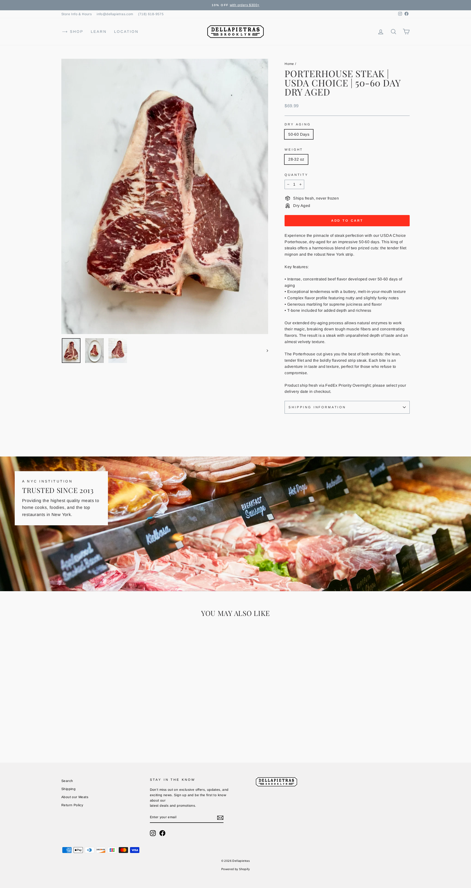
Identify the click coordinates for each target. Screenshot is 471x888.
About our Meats (74, 797)
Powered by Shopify (235, 869)
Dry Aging (298, 124)
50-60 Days (298, 134)
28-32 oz (296, 159)
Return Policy (72, 805)
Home (289, 64)
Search (67, 781)
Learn (99, 31)
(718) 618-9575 (151, 14)
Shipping (68, 789)
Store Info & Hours (76, 14)
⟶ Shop (72, 31)
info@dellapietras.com (115, 14)
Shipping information (317, 407)
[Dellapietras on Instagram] (153, 833)
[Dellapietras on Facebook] (162, 833)
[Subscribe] (220, 817)
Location (126, 31)
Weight (294, 149)
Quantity (296, 175)
